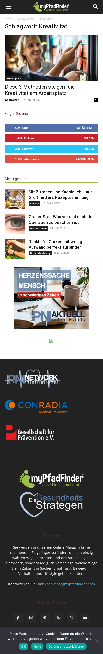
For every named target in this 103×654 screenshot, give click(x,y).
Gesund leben (38, 228)
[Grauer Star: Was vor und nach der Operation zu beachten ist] (15, 224)
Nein (37, 646)
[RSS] (58, 618)
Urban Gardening (40, 253)
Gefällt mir (85, 128)
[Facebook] (18, 618)
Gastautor (12, 100)
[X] (72, 618)
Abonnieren (85, 159)
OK (23, 646)
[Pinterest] (45, 618)
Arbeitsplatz (13, 78)
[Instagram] (31, 618)
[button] (8, 7)
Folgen (89, 138)
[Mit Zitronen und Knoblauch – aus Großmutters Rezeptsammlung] (15, 199)
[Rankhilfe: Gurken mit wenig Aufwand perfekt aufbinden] (15, 249)
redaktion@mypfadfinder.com (70, 584)
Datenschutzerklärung (66, 646)
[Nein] (96, 640)
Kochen (34, 203)
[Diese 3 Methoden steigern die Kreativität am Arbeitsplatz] (51, 58)
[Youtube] (85, 618)
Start (8, 19)
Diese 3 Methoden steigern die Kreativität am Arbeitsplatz (40, 90)
